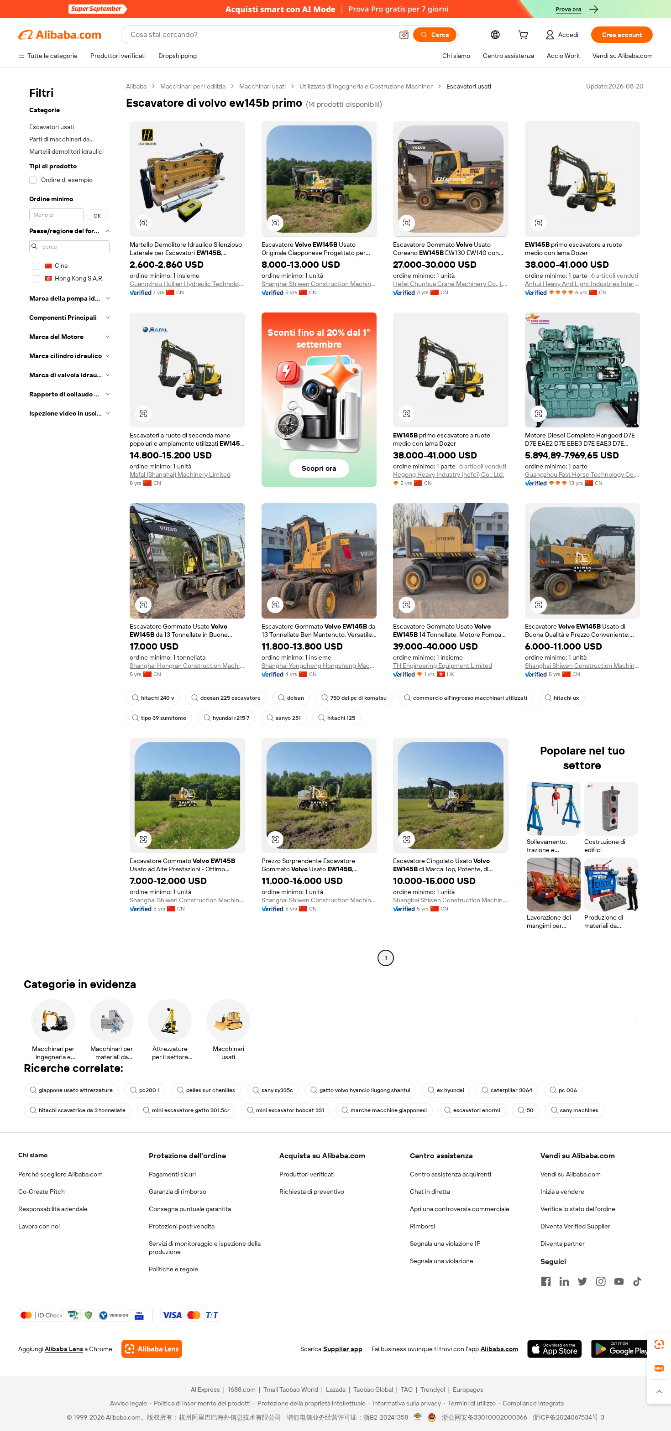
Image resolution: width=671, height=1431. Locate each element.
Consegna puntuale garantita (190, 1208)
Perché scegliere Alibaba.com (60, 1174)
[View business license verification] (418, 1417)
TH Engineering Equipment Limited (442, 665)
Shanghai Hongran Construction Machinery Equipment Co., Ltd (187, 665)
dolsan (295, 698)
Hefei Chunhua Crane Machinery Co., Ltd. (450, 283)
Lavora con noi (39, 1226)
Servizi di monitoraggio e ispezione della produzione (205, 1247)
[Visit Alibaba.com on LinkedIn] (564, 1281)
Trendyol (432, 1389)
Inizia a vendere (562, 1191)
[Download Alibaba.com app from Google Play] (622, 1349)
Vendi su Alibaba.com (570, 1174)
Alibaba (136, 86)
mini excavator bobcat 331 (290, 1110)
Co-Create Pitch (41, 1191)
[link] (659, 1344)
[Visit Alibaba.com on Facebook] (545, 1281)
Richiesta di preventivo (311, 1191)
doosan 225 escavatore (230, 698)
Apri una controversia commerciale (459, 1208)
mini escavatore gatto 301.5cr (191, 1110)
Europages (468, 1389)
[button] (403, 34)
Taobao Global (373, 1389)
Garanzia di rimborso (177, 1191)
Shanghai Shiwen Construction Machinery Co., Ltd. (319, 283)
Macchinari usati (262, 86)
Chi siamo (32, 1155)
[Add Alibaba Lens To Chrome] (151, 1349)
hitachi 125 (341, 718)
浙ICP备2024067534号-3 (568, 1417)
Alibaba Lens (64, 1349)
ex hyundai (450, 1090)
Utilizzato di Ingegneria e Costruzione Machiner (366, 86)
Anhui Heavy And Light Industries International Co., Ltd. (582, 283)
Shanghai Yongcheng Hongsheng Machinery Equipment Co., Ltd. (319, 665)
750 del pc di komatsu (358, 698)
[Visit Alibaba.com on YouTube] (618, 1281)
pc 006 (568, 1090)
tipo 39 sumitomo (163, 718)
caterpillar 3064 (511, 1090)
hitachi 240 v (157, 698)
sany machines (579, 1110)
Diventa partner (562, 1243)
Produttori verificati (307, 1174)
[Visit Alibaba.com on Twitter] (582, 1281)
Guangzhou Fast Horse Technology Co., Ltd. (582, 474)
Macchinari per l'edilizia (192, 86)
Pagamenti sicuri (172, 1174)
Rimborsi (422, 1226)
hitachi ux (566, 698)
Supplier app (342, 1349)
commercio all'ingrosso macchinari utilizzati (470, 698)
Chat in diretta (430, 1191)
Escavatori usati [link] (468, 86)
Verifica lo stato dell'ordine (577, 1208)
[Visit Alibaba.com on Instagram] (600, 1281)
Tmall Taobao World (290, 1389)
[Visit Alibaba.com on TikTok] (637, 1281)
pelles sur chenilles (210, 1090)
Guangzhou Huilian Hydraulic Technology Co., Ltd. (187, 283)
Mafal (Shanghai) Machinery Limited (180, 474)
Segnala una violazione (441, 1260)
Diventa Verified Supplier (575, 1226)
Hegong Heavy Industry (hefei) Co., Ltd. (448, 474)
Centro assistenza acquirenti (450, 1174)
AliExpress (205, 1389)
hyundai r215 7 (231, 718)
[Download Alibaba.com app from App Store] (554, 1349)
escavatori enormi (476, 1110)
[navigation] (69, 523)
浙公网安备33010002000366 (484, 1417)
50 (530, 1110)
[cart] (525, 36)
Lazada (336, 1389)
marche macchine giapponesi (389, 1110)
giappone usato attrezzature (76, 1090)
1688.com (242, 1389)
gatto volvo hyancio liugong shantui (365, 1090)
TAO (407, 1389)
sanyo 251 (288, 718)
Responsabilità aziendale (53, 1208)
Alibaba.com (499, 1349)
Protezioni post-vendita (182, 1226)
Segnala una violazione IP (445, 1243)
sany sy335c (277, 1090)
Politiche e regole (173, 1269)
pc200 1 (149, 1090)
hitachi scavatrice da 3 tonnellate (82, 1110)
